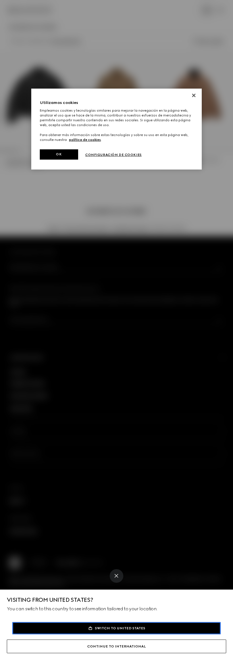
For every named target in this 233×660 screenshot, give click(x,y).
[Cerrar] (194, 95)
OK (59, 154)
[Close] (116, 576)
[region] (116, 129)
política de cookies (85, 140)
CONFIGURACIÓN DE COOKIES (113, 155)
